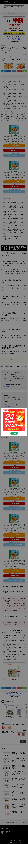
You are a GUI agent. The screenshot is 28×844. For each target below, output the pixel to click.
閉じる (14, 433)
